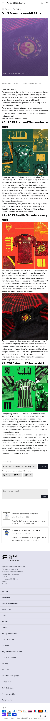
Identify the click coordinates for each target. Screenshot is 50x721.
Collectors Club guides (10, 676)
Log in (4, 708)
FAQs (4, 615)
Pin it (29, 475)
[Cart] (46, 3)
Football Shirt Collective (16, 3)
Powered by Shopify (9, 718)
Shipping (5, 591)
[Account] (41, 3)
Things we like (7, 682)
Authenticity (6, 609)
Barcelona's (31, 427)
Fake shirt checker (9, 658)
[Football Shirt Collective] (10, 558)
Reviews (5, 622)
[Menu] (4, 3)
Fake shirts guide (8, 694)
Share (8, 475)
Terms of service (8, 640)
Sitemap (5, 664)
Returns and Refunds (10, 603)
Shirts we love (7, 700)
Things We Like (12, 83)
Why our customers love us (12, 652)
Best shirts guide (8, 688)
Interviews (5, 670)
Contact (5, 627)
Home (4, 83)
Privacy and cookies (9, 634)
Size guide (6, 597)
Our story (5, 646)
